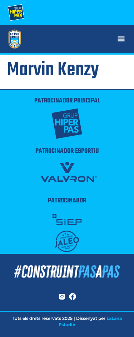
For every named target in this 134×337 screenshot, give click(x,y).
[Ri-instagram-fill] (61, 296)
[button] (121, 38)
